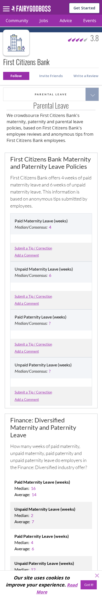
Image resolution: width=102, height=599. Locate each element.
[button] (16, 76)
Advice (66, 20)
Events (89, 20)
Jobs (43, 20)
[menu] (7, 5)
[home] (31, 10)
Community (17, 20)
